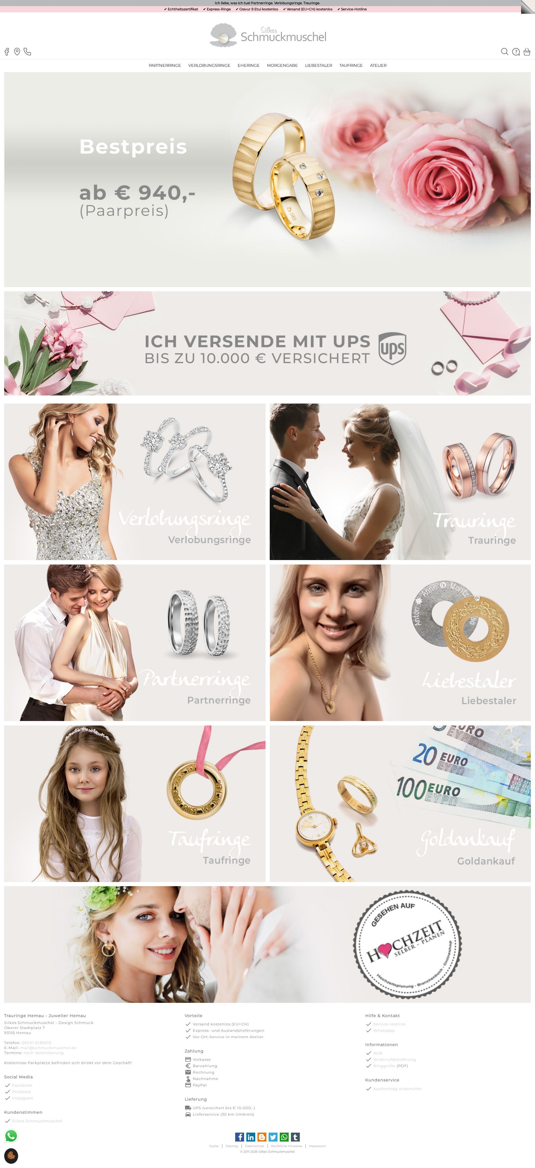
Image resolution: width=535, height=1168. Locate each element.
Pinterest (21, 1091)
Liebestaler (318, 65)
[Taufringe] (135, 881)
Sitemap (232, 1146)
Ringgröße (384, 1066)
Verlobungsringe (209, 65)
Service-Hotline (354, 9)
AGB (377, 1053)
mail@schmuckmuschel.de (48, 1047)
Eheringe (249, 65)
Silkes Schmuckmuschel (37, 1121)
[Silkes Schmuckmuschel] (267, 35)
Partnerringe (165, 65)
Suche (214, 1146)
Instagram (22, 1098)
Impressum (317, 1146)
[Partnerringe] (135, 721)
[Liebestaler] (400, 721)
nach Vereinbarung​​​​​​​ (44, 1052)
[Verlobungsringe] (135, 560)
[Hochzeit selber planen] (267, 1002)
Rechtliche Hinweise (286, 1146)
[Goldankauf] (400, 881)
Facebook (22, 1085)
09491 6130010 (37, 1042)
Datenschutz (254, 1146)
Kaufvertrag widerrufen (397, 1088)
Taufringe (351, 65)
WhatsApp (384, 1030)
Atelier (378, 65)
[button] (11, 1158)
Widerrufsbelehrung (394, 1059)
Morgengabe (282, 65)
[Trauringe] (400, 560)
